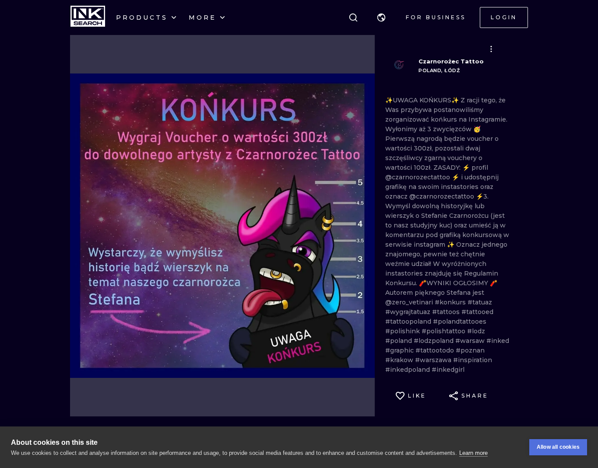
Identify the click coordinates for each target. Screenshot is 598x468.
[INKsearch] (88, 17)
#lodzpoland (434, 341)
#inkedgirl (448, 370)
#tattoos (446, 312)
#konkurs (451, 302)
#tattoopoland (409, 321)
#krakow (400, 360)
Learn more (473, 453)
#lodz (476, 331)
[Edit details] (491, 48)
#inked (497, 341)
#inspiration (472, 360)
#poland (399, 341)
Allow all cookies (558, 447)
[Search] (353, 17)
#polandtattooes (459, 321)
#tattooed (477, 312)
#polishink (403, 331)
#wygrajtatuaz (408, 312)
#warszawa (434, 360)
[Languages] (381, 17)
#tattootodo (435, 350)
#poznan (470, 350)
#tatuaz (480, 302)
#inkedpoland (408, 370)
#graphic (400, 350)
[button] (381, 17)
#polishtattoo (444, 331)
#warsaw (470, 341)
